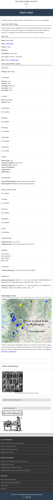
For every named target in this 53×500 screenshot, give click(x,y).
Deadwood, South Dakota (7, 464)
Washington (9, 43)
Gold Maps (3, 488)
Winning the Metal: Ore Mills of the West (11, 467)
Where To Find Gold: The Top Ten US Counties (13, 443)
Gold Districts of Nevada (7, 452)
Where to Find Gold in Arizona (8, 446)
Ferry (9, 47)
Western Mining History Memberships (10, 482)
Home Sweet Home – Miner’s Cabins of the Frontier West (15, 470)
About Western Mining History (8, 479)
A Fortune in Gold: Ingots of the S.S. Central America (14, 461)
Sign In (26, 3)
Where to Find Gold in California (9, 449)
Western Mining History (26, 1)
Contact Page (4, 485)
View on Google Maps (11, 60)
